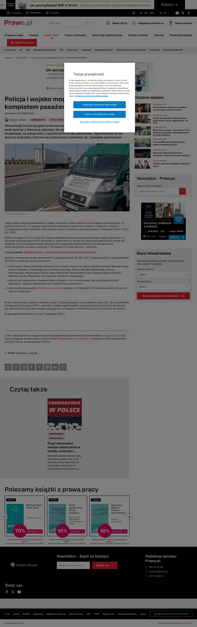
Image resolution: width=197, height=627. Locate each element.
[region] (99, 97)
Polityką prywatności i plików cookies (91, 96)
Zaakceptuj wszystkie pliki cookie (100, 104)
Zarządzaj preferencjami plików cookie (99, 121)
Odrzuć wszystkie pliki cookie (100, 114)
